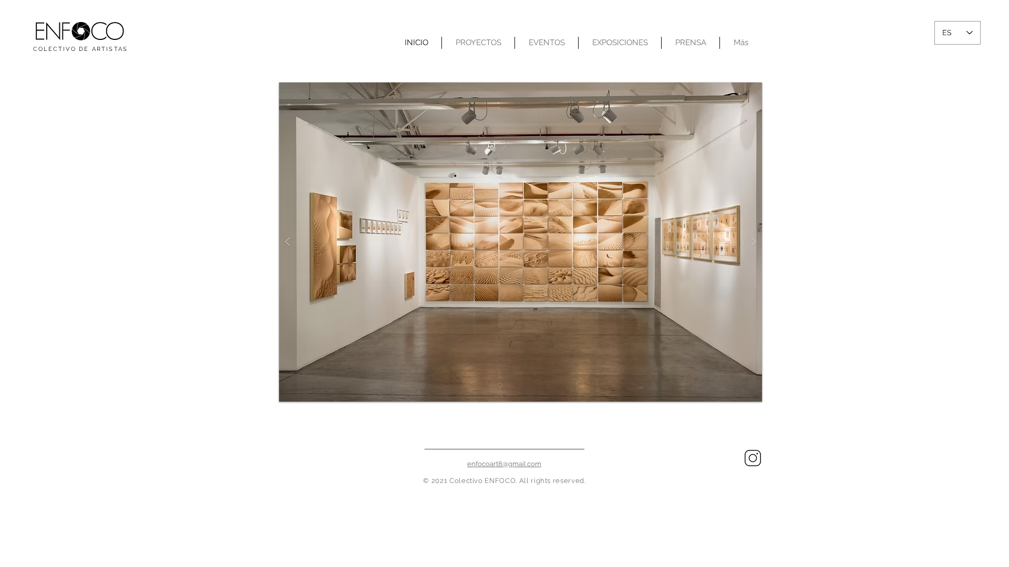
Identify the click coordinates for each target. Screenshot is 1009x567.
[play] (737, 91)
